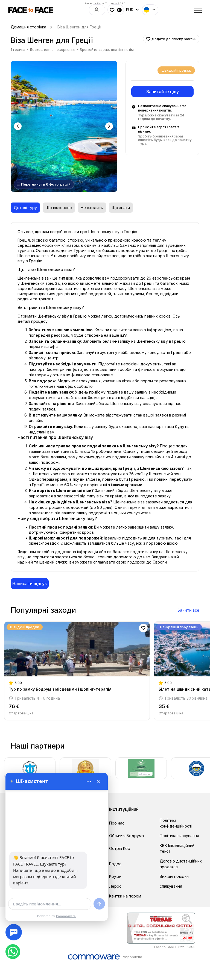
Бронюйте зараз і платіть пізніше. (159, 129)
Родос (115, 863)
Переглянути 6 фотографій (46, 184)
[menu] (89, 781)
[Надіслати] (99, 904)
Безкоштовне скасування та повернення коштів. (162, 108)
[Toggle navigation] (198, 10)
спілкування (171, 886)
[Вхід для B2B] (97, 9)
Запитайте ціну (162, 91)
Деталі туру (25, 207)
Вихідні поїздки (174, 876)
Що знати (121, 207)
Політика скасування (179, 835)
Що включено (59, 207)
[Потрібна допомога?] (13, 932)
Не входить (92, 207)
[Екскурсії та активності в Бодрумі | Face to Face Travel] (30, 10)
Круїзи (115, 876)
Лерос (115, 886)
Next (109, 126)
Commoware (66, 916)
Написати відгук (29, 583)
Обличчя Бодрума (126, 835)
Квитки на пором (125, 896)
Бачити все (188, 610)
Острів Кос (119, 848)
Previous (18, 126)
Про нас (116, 823)
